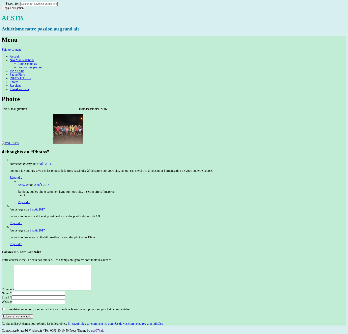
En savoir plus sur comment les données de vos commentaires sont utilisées (115, 323)
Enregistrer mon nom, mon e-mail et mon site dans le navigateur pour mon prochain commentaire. (68, 309)
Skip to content (11, 49)
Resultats (15, 85)
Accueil (15, 56)
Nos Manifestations (22, 60)
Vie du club (17, 71)
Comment (8, 289)
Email (5, 297)
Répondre (16, 177)
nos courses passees (30, 67)
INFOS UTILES (20, 78)
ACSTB (12, 18)
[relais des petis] (10, 143)
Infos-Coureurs (19, 89)
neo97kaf (23, 184)
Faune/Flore (17, 74)
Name (5, 293)
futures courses (27, 63)
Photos (14, 82)
